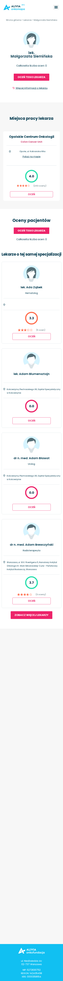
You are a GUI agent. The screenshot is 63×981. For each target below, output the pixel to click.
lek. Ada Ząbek (31, 287)
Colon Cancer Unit (31, 141)
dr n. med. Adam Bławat (32, 458)
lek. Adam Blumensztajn (32, 374)
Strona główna (13, 20)
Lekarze (27, 20)
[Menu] (56, 7)
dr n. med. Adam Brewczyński (31, 545)
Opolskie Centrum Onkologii (31, 137)
